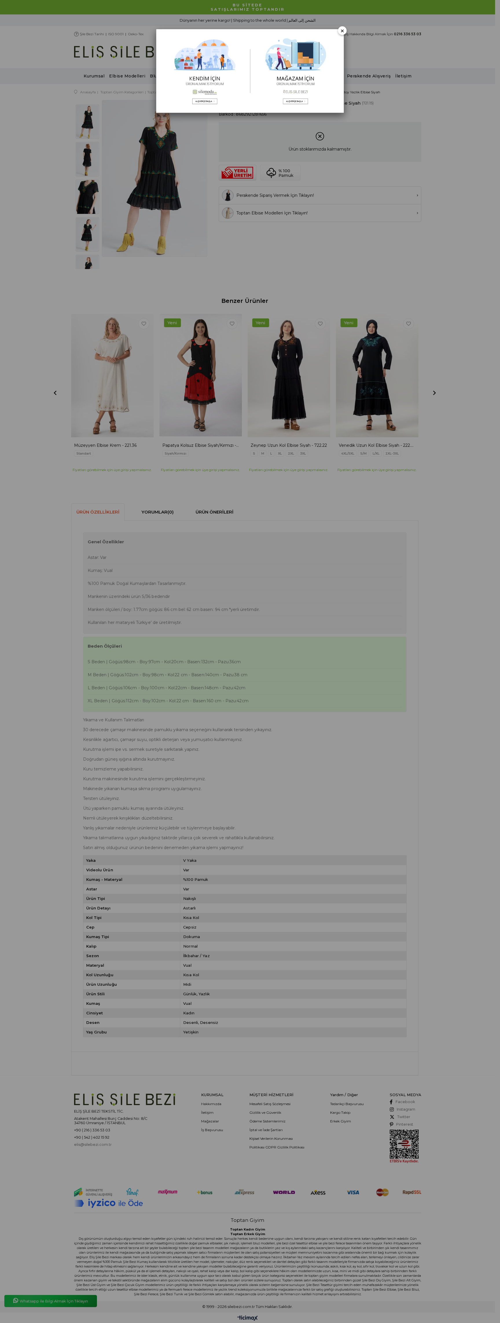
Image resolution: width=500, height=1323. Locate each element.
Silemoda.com (203, 71)
